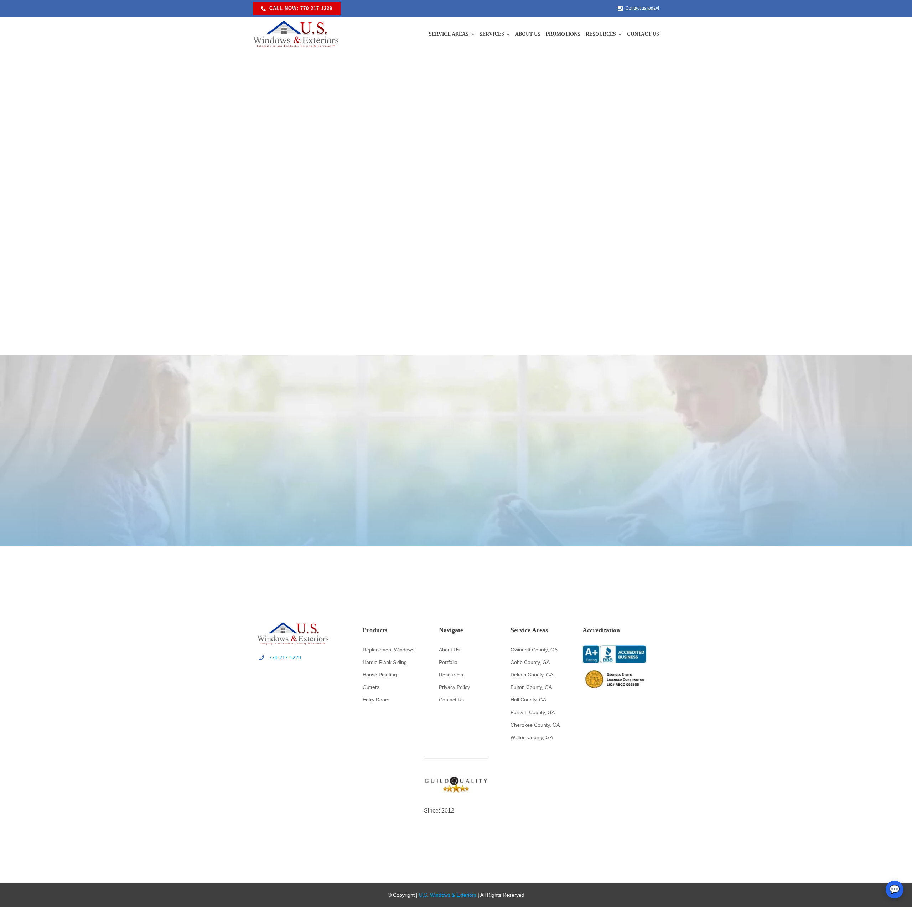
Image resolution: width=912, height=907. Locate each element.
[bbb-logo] (614, 648)
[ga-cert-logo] (614, 673)
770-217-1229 (285, 657)
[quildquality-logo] (456, 778)
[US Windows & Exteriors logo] (295, 23)
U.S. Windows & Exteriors (447, 895)
